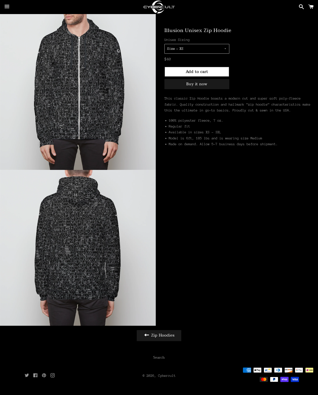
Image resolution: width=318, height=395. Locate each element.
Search (159, 358)
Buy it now (196, 84)
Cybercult (167, 376)
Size (171, 49)
